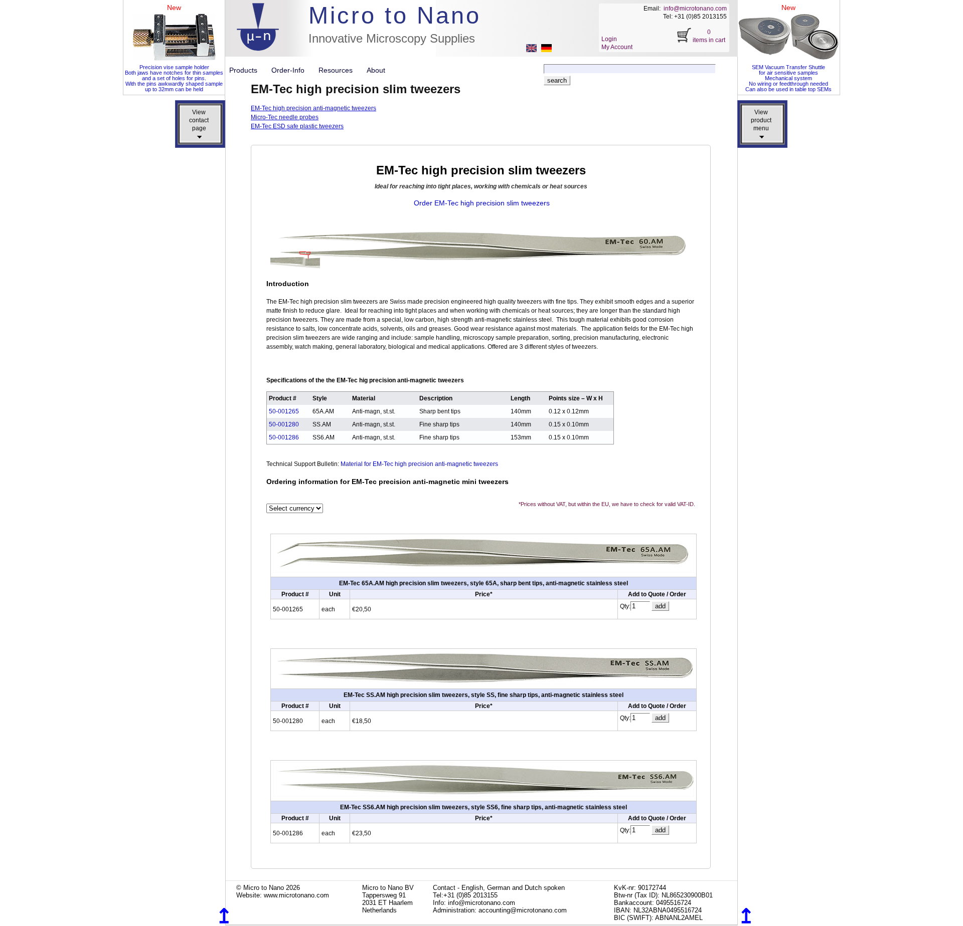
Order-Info (291, 70)
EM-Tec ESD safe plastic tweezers (297, 126)
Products (247, 70)
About (376, 70)
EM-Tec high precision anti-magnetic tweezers (313, 108)
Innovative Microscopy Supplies (391, 38)
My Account (616, 47)
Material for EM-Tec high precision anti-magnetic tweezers (419, 464)
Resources (339, 70)
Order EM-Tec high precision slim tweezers (482, 203)
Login (609, 39)
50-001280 (284, 424)
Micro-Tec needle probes (284, 117)
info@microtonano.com (695, 8)
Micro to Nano (394, 15)
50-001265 (284, 411)
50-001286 (284, 437)
